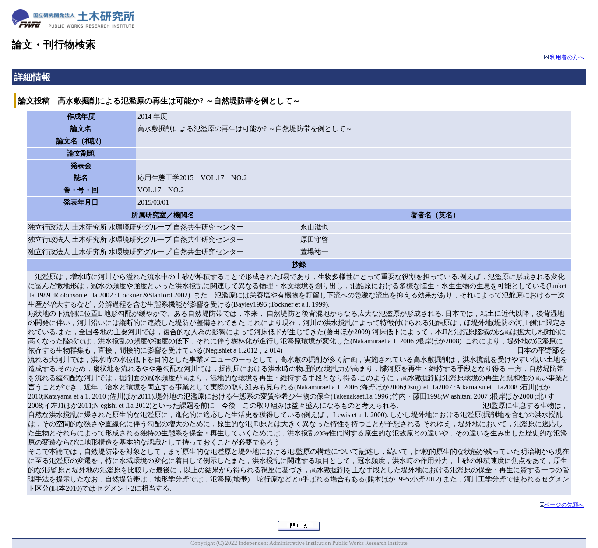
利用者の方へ (567, 57)
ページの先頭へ (564, 505)
